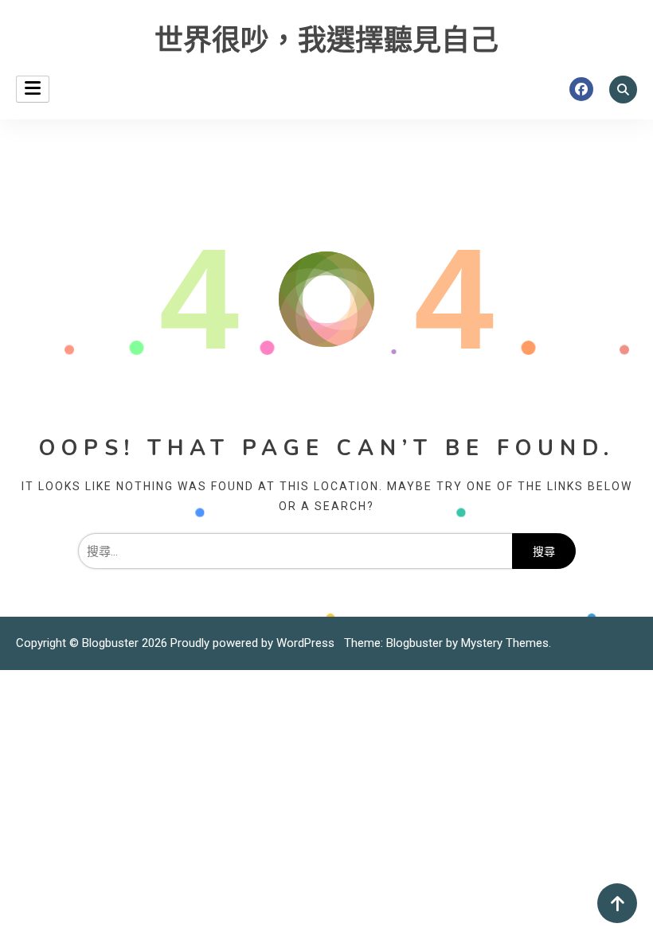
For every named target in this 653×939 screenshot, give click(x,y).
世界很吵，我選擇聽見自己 (326, 40)
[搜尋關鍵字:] (295, 551)
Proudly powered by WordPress (254, 643)
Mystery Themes (505, 643)
